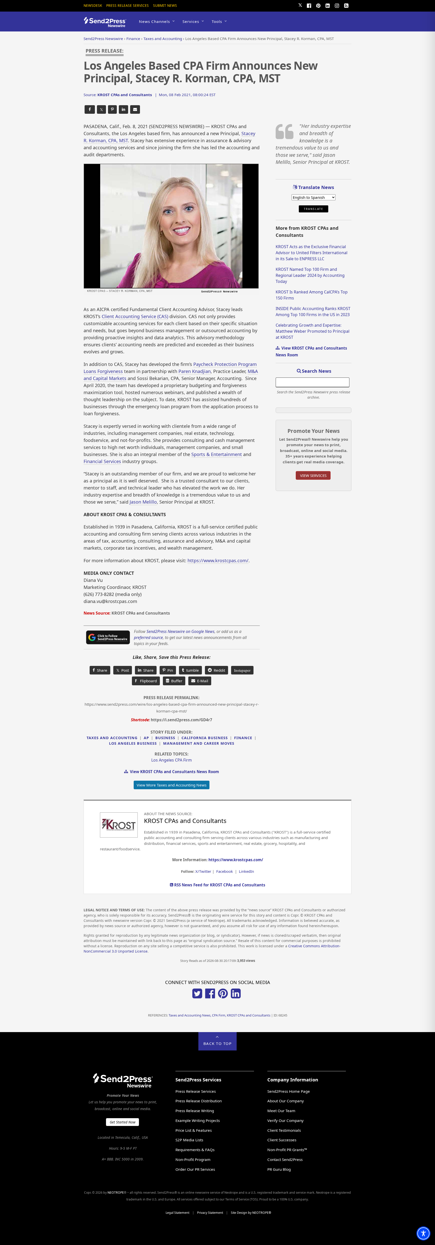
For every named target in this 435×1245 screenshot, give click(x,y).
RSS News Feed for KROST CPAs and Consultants (219, 884)
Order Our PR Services (195, 1169)
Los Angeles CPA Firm (171, 760)
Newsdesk (93, 5)
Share (101, 670)
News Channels (154, 21)
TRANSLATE (313, 209)
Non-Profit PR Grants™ (287, 1149)
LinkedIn (246, 871)
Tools (217, 21)
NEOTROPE (115, 1192)
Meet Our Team (281, 1110)
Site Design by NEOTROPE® (251, 1213)
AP (146, 737)
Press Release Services (127, 5)
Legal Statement (177, 1213)
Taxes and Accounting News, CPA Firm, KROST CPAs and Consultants (219, 1015)
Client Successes (281, 1139)
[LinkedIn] (327, 5)
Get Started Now (122, 1122)
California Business (205, 737)
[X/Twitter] (197, 996)
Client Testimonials (284, 1130)
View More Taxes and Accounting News (171, 784)
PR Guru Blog (279, 1169)
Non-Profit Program (192, 1159)
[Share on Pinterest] (112, 109)
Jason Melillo (143, 502)
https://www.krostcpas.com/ (218, 560)
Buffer (175, 680)
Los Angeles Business (133, 743)
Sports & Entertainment (216, 454)
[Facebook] (308, 5)
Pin (169, 670)
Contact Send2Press (285, 1159)
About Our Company (285, 1100)
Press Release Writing (194, 1110)
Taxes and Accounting (112, 737)
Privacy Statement (210, 1213)
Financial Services (102, 461)
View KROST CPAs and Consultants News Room (173, 771)
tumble (191, 670)
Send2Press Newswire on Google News (180, 631)
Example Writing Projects (197, 1120)
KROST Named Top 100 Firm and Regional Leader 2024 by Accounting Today (310, 275)
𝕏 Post (122, 670)
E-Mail (201, 680)
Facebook (224, 871)
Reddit (218, 670)
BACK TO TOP (217, 1043)
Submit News (165, 5)
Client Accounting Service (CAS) (135, 316)
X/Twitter (203, 871)
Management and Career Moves (198, 743)
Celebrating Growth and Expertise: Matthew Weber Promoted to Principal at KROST (312, 331)
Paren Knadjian (194, 371)
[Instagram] (336, 5)
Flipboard (146, 680)
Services (191, 21)
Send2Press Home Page (288, 1091)
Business (165, 737)
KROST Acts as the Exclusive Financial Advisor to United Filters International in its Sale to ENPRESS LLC (311, 252)
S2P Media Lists (189, 1139)
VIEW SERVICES (313, 475)
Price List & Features (193, 1130)
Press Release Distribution (198, 1100)
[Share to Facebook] (90, 109)
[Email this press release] (135, 109)
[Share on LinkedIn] (123, 109)
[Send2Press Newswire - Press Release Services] (107, 25)
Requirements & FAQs (194, 1149)
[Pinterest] (318, 5)
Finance (243, 737)
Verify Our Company (285, 1120)
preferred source (148, 637)
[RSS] (346, 5)
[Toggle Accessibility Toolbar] (423, 1233)
